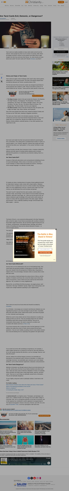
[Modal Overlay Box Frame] (34, 245)
